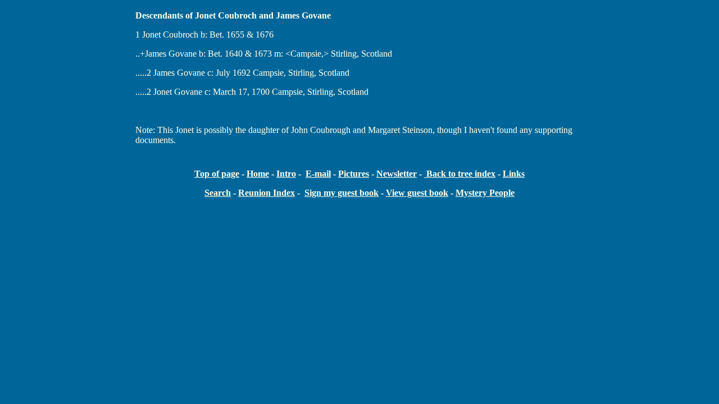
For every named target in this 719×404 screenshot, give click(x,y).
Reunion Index (266, 193)
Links (514, 173)
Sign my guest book (341, 193)
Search (217, 193)
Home (258, 173)
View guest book (417, 193)
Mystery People (485, 193)
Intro (286, 173)
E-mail (318, 173)
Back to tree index (459, 173)
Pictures (353, 173)
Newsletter (396, 173)
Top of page (216, 173)
